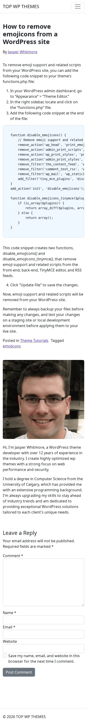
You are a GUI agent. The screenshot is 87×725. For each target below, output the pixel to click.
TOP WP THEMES (21, 6)
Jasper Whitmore (22, 51)
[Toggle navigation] (77, 6)
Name (9, 612)
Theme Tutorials (34, 340)
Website (10, 641)
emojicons (12, 346)
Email (9, 627)
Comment (13, 555)
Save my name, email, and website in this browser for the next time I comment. (44, 658)
